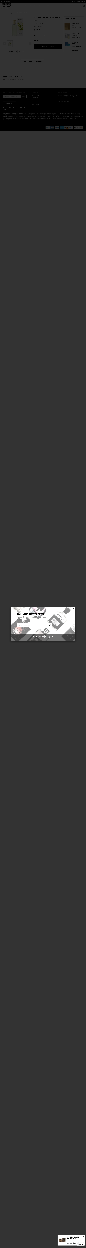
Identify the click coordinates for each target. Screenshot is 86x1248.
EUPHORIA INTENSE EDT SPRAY (74, 1241)
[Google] (46, 636)
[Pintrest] (39, 636)
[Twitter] (43, 636)
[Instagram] (36, 636)
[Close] (73, 608)
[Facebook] (33, 636)
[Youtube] (49, 636)
